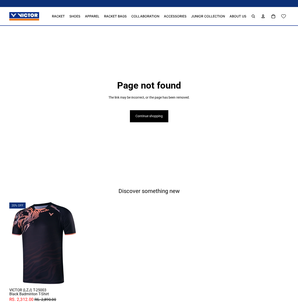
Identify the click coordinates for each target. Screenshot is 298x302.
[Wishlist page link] (283, 16)
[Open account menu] (263, 16)
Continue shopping (149, 116)
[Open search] (253, 16)
